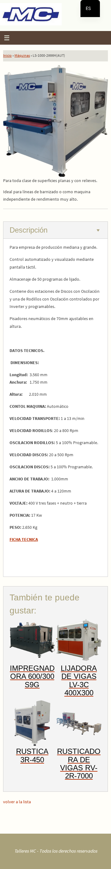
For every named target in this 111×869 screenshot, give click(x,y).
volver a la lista (17, 801)
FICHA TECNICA (24, 539)
